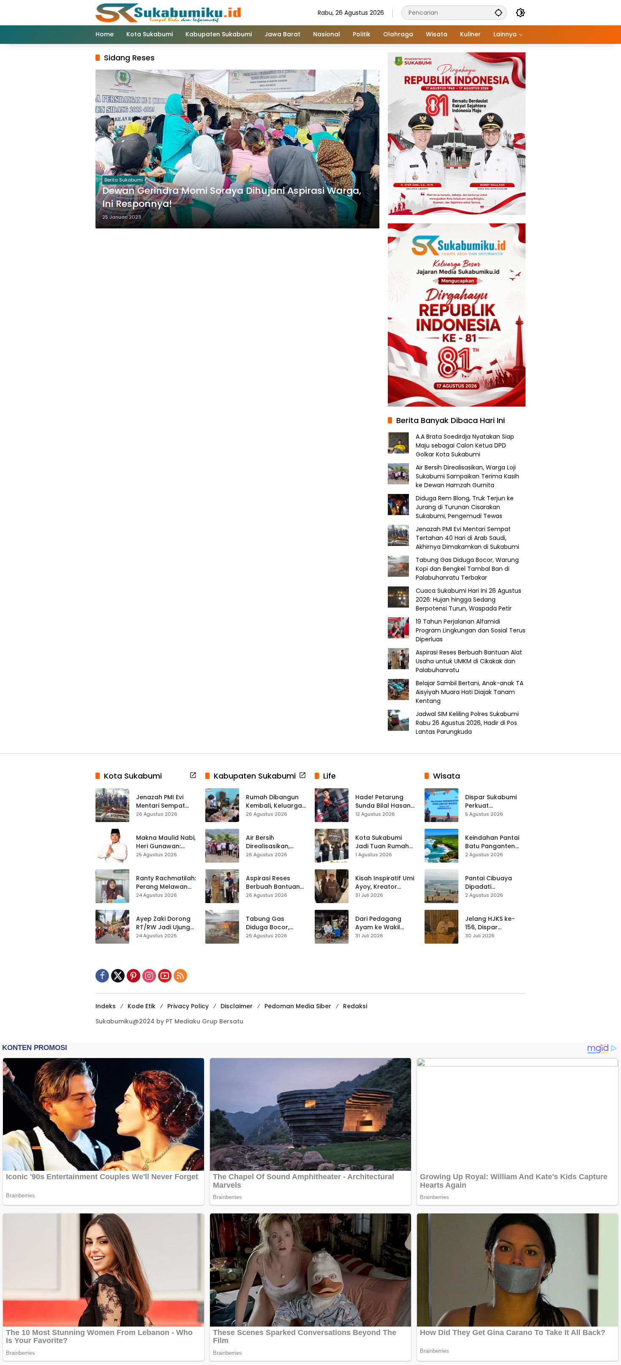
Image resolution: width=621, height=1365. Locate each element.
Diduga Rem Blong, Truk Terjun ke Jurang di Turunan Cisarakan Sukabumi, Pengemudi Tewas (465, 507)
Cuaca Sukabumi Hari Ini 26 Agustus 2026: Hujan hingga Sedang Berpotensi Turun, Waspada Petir (468, 599)
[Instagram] (149, 975)
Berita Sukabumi (123, 179)
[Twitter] (118, 975)
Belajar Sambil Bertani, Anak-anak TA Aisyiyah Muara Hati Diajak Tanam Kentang (469, 692)
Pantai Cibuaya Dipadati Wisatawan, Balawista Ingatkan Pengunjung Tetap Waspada (495, 882)
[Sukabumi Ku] (169, 12)
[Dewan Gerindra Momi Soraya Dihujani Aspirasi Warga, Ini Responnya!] (237, 149)
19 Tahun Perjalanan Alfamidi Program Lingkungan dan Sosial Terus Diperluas (471, 630)
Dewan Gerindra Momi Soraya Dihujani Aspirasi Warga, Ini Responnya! (231, 197)
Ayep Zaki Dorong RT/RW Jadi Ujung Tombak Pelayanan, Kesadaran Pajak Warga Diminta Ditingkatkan (163, 923)
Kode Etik (141, 1006)
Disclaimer (237, 1006)
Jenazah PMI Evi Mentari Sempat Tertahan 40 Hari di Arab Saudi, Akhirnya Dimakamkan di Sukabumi (467, 538)
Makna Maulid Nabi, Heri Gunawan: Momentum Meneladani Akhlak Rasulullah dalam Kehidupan (166, 842)
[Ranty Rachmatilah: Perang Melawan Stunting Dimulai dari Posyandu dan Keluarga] (112, 886)
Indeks (105, 1006)
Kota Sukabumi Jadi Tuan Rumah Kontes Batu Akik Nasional (382, 842)
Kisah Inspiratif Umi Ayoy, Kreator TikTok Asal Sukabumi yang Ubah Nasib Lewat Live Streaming (384, 882)
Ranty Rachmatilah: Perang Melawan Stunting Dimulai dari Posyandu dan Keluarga (166, 882)
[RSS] (180, 975)
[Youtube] (165, 975)
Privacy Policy (188, 1006)
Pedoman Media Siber (297, 1006)
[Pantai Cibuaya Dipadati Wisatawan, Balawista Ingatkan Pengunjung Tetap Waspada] (441, 886)
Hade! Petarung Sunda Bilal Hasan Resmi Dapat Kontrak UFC (383, 801)
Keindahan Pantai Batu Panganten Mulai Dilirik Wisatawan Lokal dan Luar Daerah (492, 842)
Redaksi (355, 1006)
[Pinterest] (133, 975)
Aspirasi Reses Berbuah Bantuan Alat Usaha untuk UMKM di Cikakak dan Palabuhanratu (469, 661)
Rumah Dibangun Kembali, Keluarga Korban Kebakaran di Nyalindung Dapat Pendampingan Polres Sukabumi (275, 801)
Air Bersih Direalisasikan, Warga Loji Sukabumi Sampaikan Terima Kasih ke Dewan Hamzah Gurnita (467, 476)
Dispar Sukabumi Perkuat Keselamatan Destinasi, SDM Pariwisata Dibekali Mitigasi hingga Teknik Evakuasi (494, 801)
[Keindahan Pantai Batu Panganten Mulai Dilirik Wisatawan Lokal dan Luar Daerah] (441, 846)
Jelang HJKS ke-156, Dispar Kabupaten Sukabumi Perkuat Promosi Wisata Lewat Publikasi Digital (492, 923)
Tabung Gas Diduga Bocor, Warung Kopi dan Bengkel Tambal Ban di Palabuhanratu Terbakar (467, 569)
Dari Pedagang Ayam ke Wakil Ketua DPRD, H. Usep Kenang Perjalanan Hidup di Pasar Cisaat (385, 923)
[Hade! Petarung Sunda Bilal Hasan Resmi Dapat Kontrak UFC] (332, 805)
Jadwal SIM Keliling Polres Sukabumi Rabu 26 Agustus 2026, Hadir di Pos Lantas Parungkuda (467, 723)
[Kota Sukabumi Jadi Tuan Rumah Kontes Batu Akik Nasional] (332, 846)
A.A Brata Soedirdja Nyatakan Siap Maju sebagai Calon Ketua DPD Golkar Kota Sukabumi (465, 445)
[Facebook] (102, 975)
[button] (498, 12)
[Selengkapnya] (193, 775)
